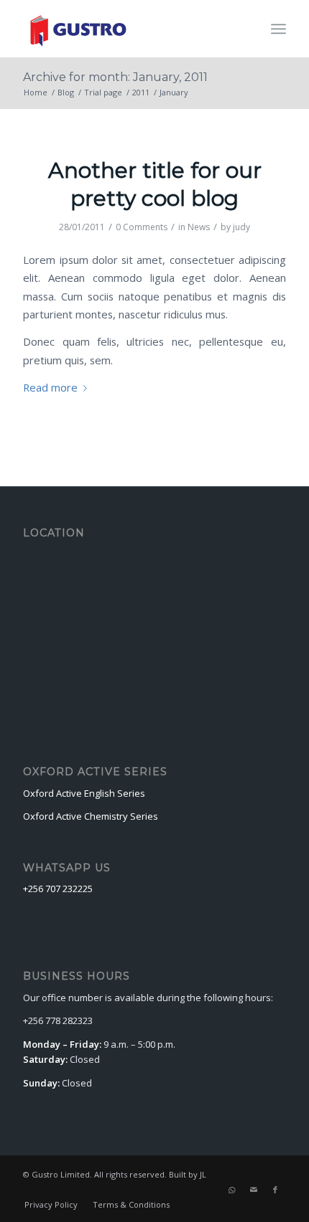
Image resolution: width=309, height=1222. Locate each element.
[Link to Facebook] (275, 1189)
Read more (50, 387)
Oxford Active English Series (84, 793)
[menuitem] (51, 1204)
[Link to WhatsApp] (232, 1189)
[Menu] (278, 28)
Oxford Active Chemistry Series (90, 816)
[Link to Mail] (253, 1189)
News (199, 227)
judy (241, 227)
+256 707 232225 (58, 888)
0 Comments (141, 227)
